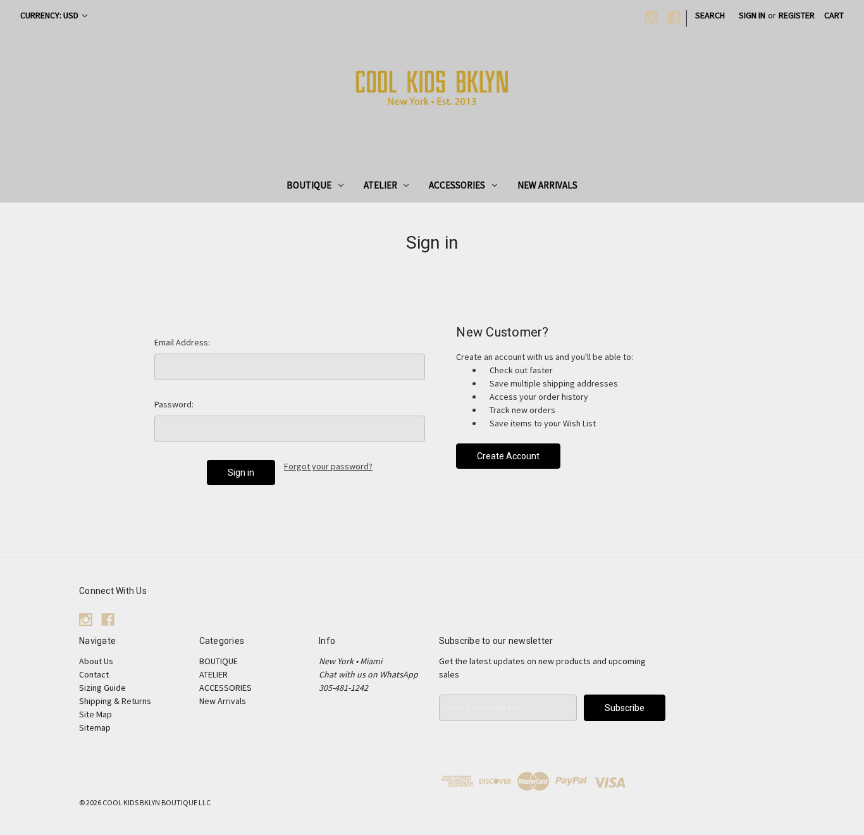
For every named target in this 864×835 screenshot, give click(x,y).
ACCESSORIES (457, 185)
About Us (96, 661)
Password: (174, 404)
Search (710, 15)
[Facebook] (674, 17)
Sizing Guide (102, 687)
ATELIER (380, 185)
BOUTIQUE (309, 185)
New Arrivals (547, 185)
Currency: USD (50, 15)
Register (797, 15)
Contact (94, 674)
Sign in (752, 15)
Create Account (508, 456)
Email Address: (182, 342)
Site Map (95, 714)
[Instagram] (651, 17)
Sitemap (95, 727)
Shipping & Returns (115, 701)
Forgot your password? (328, 466)
